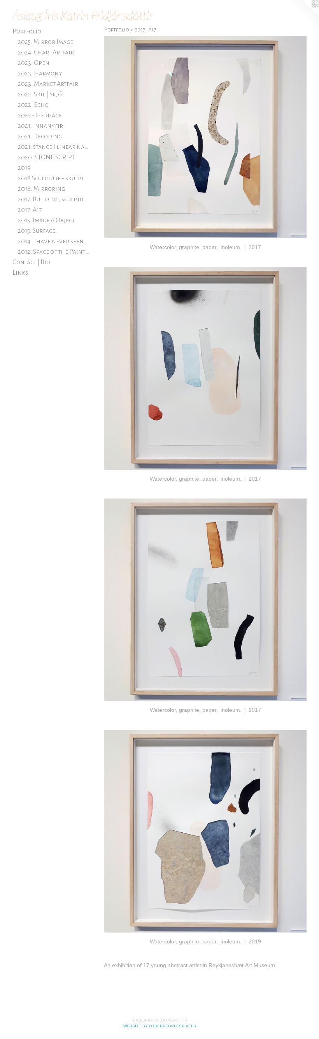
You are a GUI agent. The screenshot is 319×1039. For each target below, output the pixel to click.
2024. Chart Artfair (46, 52)
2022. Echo (33, 104)
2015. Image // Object (46, 220)
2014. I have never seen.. (52, 241)
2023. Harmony (40, 73)
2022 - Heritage (40, 115)
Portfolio (26, 31)
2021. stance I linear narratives (54, 146)
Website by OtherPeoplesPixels (159, 1026)
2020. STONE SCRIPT (46, 157)
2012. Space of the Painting (54, 251)
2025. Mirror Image (45, 41)
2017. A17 (30, 209)
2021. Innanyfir (40, 125)
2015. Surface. (37, 230)
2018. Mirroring (41, 188)
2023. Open (33, 62)
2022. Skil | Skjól (41, 94)
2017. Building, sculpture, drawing (54, 199)
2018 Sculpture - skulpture (54, 178)
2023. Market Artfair (48, 83)
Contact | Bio (31, 262)
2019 (24, 167)
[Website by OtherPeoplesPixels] (303, 15)
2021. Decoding (40, 136)
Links (20, 272)
